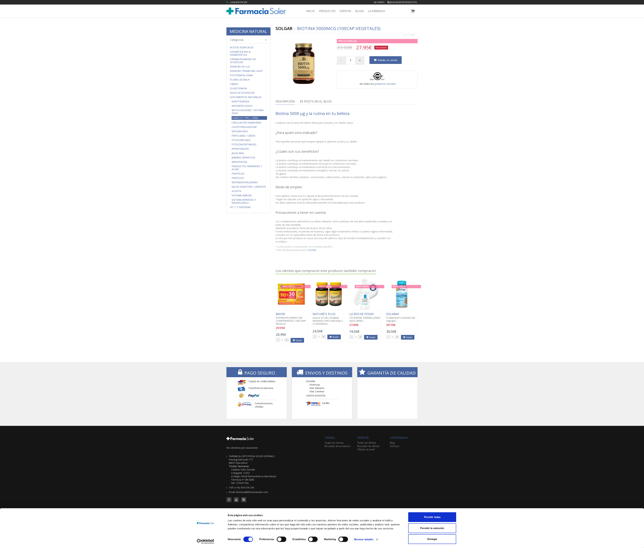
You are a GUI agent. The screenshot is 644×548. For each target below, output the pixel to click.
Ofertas (345, 11)
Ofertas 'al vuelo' (366, 449)
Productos (327, 11)
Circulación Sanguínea (246, 122)
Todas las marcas (334, 442)
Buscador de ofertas (368, 446)
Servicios (394, 446)
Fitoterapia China (241, 75)
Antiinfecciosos (242, 105)
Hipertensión (240, 148)
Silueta (236, 191)
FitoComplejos (241, 140)
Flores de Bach (240, 79)
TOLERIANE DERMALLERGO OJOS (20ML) (364, 317)
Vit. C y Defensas (240, 207)
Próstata (238, 178)
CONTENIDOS (399, 438)
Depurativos (240, 131)
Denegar (432, 539)
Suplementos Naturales (245, 97)
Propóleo (238, 173)
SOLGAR (312, 250)
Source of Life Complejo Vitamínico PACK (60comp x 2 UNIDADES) (328, 318)
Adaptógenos (240, 101)
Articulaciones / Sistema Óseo (247, 112)
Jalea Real (238, 153)
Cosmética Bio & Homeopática (240, 53)
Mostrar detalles (363, 539)
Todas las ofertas (366, 442)
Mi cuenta (379, 2)
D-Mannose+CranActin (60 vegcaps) (400, 317)
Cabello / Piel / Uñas (245, 117)
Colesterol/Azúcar (244, 127)
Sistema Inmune (242, 195)
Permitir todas (432, 517)
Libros (234, 84)
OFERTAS (363, 438)
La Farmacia (376, 11)
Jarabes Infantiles (243, 157)
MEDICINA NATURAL (248, 31)
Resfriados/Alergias (245, 182)
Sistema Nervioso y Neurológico (244, 201)
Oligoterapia (238, 88)
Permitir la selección (432, 528)
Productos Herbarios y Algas (247, 168)
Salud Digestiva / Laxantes (249, 186)
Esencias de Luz (240, 66)
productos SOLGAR (385, 83)
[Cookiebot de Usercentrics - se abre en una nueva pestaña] (205, 541)
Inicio (310, 11)
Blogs (359, 11)
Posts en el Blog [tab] (316, 101)
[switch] (281, 539)
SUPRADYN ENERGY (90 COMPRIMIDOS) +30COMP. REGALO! (291, 318)
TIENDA (330, 438)
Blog (392, 442)
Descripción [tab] (285, 101)
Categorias (237, 40)
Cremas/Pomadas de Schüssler (243, 61)
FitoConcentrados (244, 144)
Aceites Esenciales (241, 47)
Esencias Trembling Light (246, 70)
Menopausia (239, 161)
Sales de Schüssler (242, 92)
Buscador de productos (403, 2)
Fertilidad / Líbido (243, 135)
